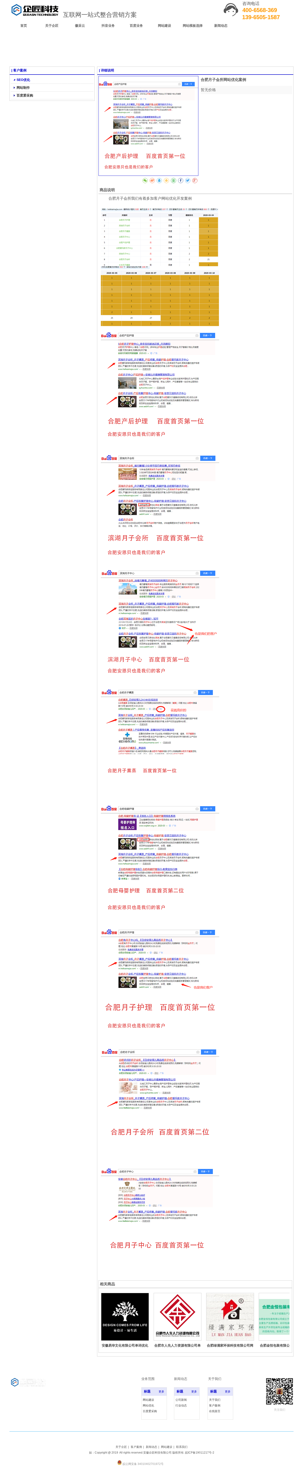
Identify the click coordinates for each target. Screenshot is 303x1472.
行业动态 (181, 1405)
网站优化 (148, 1405)
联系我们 (181, 1447)
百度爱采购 (150, 1411)
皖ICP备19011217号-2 (199, 1452)
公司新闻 (181, 1399)
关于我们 (214, 1399)
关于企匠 (121, 1447)
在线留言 (214, 1411)
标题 (147, 1391)
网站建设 (148, 1399)
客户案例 (214, 1405)
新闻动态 (151, 1447)
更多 (161, 1391)
